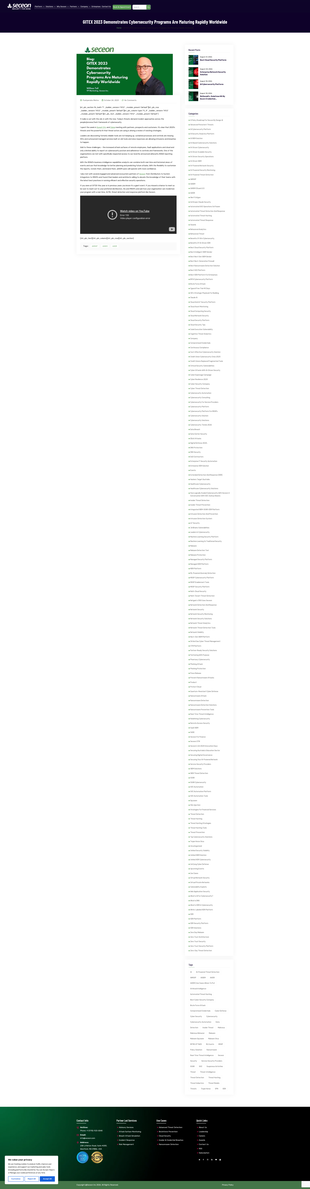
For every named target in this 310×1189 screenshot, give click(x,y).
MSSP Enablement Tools (199, 582)
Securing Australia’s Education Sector (205, 750)
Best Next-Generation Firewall (202, 261)
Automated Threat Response (201, 220)
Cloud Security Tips (197, 325)
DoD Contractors (196, 457)
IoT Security (195, 523)
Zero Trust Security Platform (201, 946)
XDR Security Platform (199, 923)
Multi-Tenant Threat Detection (202, 596)
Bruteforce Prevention (168, 1132)
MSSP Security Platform (199, 587)
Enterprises (96, 7)
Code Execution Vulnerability (201, 329)
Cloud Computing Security (200, 311)
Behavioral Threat (197, 234)
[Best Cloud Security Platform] (193, 60)
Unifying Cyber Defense (199, 864)
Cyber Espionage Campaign (200, 375)
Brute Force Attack (197, 284)
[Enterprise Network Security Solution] (193, 72)
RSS (200, 1149)
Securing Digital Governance (201, 755)
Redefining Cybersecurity (200, 719)
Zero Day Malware (197, 932)
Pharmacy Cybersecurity (200, 660)
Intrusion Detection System (201, 519)
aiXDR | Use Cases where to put (202, 983)
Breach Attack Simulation (129, 1136)
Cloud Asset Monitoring (199, 307)
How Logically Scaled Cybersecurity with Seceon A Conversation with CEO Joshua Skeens (210, 494)
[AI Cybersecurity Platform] (193, 84)
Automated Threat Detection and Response (207, 211)
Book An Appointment (122, 7)
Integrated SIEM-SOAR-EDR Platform (205, 510)
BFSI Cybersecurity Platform (201, 279)
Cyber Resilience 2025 (199, 379)
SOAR (192, 778)
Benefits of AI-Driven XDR (200, 243)
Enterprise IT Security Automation (203, 461)
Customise (15, 1179)
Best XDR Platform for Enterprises (203, 275)
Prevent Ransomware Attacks (202, 678)
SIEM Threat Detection (199, 773)
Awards (193, 225)
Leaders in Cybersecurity (200, 532)
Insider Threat (208, 1028)
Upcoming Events (197, 869)
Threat (193, 1072)
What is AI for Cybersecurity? (201, 896)
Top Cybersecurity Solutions (201, 837)
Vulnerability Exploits (198, 887)
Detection (194, 1028)
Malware (193, 546)
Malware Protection (198, 555)
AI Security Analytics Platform (202, 134)
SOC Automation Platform (200, 791)
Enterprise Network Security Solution (213, 73)
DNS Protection (196, 448)
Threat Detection (197, 814)
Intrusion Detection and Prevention (204, 514)
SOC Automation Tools (199, 796)
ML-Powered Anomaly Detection (203, 573)
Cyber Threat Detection (199, 388)
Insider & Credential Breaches (171, 1140)
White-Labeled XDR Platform (201, 910)
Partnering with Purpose (199, 655)
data (218, 1022)
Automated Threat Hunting (201, 216)
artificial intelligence (198, 989)
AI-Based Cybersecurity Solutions (203, 143)
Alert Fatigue (195, 197)
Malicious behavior (197, 1033)
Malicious (221, 1028)
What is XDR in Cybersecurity (201, 905)
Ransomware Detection (199, 701)
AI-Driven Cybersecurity (199, 148)
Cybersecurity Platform (199, 407)
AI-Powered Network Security (202, 166)
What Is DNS (195, 901)
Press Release (195, 673)
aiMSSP (95, 246)
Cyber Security (196, 1016)
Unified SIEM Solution (198, 855)
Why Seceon (61, 7)
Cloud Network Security (199, 316)
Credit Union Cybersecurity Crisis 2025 (205, 357)
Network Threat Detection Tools (203, 628)
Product (193, 682)
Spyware (193, 801)
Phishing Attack (196, 664)
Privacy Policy (227, 1185)
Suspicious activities (215, 1066)
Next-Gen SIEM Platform (200, 637)
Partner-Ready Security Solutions (203, 650)
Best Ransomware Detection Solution (205, 266)
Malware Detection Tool (199, 550)
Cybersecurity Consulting (200, 398)
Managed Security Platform (201, 559)
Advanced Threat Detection (170, 1127)
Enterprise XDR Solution (199, 466)
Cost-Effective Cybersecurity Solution (205, 352)
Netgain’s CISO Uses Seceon (201, 600)
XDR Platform (195, 919)
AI (191, 972)
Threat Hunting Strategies (200, 823)
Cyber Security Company (200, 384)
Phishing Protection (198, 669)
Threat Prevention (197, 832)
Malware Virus (213, 1039)
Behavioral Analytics (198, 229)
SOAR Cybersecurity (198, 782)
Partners (73, 7)
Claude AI (193, 298)
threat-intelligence (207, 1072)
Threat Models (213, 1083)
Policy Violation (196, 1050)
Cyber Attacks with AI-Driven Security (205, 370)
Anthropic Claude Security (200, 202)
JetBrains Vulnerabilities (199, 528)
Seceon (142, 174)
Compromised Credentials (200, 343)
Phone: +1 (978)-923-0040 (91, 1129)
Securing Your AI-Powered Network (204, 760)
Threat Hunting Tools (198, 828)
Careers (202, 1136)
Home (118, 28)
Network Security (197, 610)
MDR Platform (195, 569)
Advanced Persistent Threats (201, 125)
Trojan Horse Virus (197, 841)
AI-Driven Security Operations (202, 157)
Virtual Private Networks (199, 882)
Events (193, 470)
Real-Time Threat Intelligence (202, 714)
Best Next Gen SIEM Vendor (201, 257)
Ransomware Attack (198, 696)
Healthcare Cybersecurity (200, 484)
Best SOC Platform (197, 270)
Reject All (32, 1179)
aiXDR (114, 246)
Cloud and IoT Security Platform (202, 302)
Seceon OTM (195, 741)
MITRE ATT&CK (196, 1044)
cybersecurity (211, 1016)
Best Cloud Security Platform (213, 60)
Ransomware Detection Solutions (203, 705)
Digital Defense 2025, (198, 443)
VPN (216, 1089)
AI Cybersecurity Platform (211, 84)
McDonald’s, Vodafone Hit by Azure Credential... (212, 97)
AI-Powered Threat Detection (202, 175)
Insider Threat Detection (199, 500)
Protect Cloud (195, 687)
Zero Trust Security (198, 942)
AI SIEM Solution (196, 138)
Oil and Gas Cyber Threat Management (205, 641)
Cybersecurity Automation (200, 393)
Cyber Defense (220, 1011)
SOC (200, 1066)
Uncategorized (196, 846)
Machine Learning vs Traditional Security (206, 541)
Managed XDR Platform (199, 564)
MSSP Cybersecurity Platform (202, 578)
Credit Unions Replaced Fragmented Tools (206, 361)
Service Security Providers (200, 764)
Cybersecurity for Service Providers (204, 402)
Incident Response (127, 1140)
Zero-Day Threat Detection (201, 951)
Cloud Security (165, 1136)
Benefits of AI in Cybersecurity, (202, 238)
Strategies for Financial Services (203, 810)
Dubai (112, 127)
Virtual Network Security (200, 878)
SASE (192, 732)
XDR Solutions (195, 928)
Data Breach (195, 429)
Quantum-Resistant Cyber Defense (204, 691)
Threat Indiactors (197, 1083)
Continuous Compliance (199, 348)
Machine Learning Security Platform (204, 537)
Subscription (204, 1153)
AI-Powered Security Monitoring (202, 170)
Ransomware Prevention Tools (202, 710)
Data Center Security (198, 434)
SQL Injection (195, 805)
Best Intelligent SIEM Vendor (201, 252)
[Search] (148, 7)
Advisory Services (126, 1127)
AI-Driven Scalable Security (201, 152)
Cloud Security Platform (199, 320)
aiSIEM (105, 246)
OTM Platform (195, 646)
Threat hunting (214, 1078)
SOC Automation (196, 787)
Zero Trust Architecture (199, 937)
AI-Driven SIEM (196, 161)
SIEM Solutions (196, 769)
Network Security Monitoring (201, 614)
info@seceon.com (87, 1136)
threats (193, 1089)
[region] (31, 1170)
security (193, 1061)
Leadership (203, 1132)
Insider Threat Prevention (200, 505)
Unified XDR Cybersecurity (200, 860)
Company (84, 7)
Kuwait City (101, 127)
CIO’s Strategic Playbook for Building (204, 293)
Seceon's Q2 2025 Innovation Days (204, 746)
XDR (192, 914)
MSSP (220, 1044)
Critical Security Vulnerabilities (202, 366)
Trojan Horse (206, 1089)
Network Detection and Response (203, 605)
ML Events (210, 1044)
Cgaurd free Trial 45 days (200, 288)
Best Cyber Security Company (202, 1000)
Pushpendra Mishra (91, 100)
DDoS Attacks (195, 439)
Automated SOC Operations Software (205, 207)
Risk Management (126, 1144)
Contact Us (106, 7)
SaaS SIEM (194, 728)
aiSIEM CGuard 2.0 (197, 188)
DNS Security (195, 452)
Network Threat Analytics (200, 623)
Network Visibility (197, 632)
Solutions (49, 7)
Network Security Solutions (201, 619)
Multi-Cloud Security (198, 591)
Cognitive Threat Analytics (200, 334)
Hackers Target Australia (200, 479)
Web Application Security (200, 892)
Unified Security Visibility (200, 851)
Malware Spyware (197, 1039)
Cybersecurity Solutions (199, 420)
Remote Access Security (200, 723)
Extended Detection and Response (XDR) (206, 475)
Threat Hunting (196, 819)
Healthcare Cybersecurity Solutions (204, 489)
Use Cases (194, 873)
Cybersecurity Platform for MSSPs (204, 411)
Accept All (47, 1179)
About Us (203, 1127)
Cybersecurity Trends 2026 (201, 425)
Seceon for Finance (198, 737)
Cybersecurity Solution (199, 416)
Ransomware (212, 1050)
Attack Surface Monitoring (130, 1132)
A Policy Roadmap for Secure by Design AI (206, 120)
